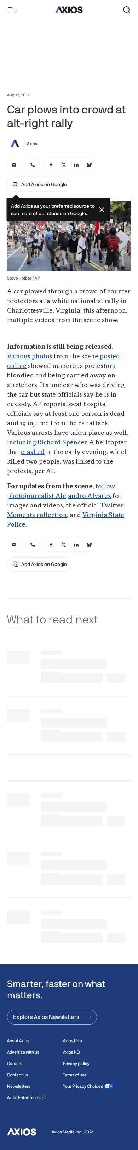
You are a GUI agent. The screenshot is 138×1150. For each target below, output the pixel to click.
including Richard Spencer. (47, 442)
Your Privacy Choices (83, 1086)
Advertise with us (23, 1052)
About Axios (18, 1041)
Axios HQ (71, 1052)
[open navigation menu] (11, 9)
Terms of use (75, 1075)
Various (18, 356)
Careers (14, 1063)
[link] (14, 164)
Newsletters (18, 1086)
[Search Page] (126, 10)
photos (42, 356)
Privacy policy (76, 1063)
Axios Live (72, 1041)
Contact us (17, 1075)
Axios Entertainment (26, 1097)
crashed (33, 452)
